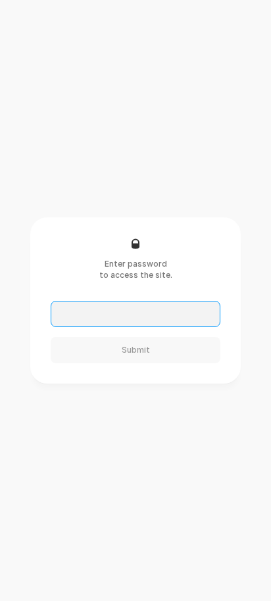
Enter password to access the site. (135, 269)
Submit (136, 350)
